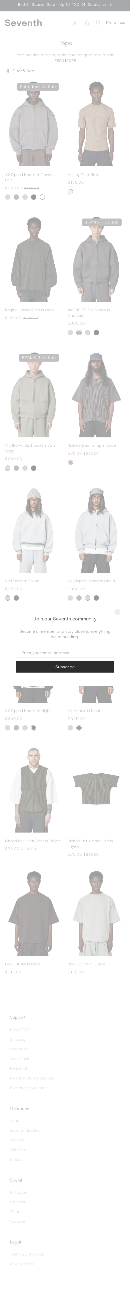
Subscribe (65, 667)
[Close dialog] (117, 612)
